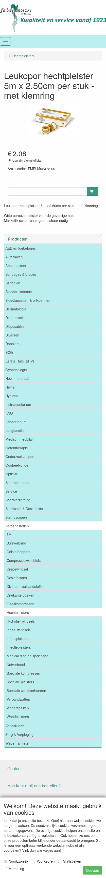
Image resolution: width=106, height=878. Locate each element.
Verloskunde (15, 725)
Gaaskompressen (20, 603)
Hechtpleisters (18, 612)
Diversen (12, 335)
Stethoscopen (16, 517)
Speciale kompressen (23, 673)
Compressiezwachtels (24, 560)
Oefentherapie (16, 447)
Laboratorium (15, 421)
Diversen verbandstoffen (26, 586)
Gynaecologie (16, 369)
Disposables (14, 326)
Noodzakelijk (18, 861)
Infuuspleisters (18, 638)
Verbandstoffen (17, 525)
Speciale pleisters (20, 681)
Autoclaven (14, 256)
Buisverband (16, 543)
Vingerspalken (18, 707)
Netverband (16, 664)
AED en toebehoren (20, 248)
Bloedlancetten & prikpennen (27, 300)
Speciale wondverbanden (26, 690)
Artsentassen (15, 265)
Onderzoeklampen (19, 456)
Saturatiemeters (17, 482)
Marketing (16, 868)
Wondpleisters (18, 716)
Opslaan (92, 870)
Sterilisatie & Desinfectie (24, 508)
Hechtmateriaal (17, 378)
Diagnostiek (14, 317)
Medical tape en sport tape (27, 655)
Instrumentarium (18, 404)
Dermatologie (15, 308)
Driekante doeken (20, 595)
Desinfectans (17, 577)
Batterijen (12, 282)
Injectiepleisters (19, 647)
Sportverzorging (17, 499)
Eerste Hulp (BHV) (19, 361)
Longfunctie (14, 430)
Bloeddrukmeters (18, 291)
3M (9, 534)
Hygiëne (11, 395)
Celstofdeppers (18, 551)
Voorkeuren (46, 861)
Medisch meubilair (19, 439)
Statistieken (72, 861)
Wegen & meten (18, 743)
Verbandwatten (18, 699)
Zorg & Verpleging (19, 734)
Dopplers (12, 343)
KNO (9, 413)
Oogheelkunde (16, 465)
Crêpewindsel (17, 569)
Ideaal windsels (19, 629)
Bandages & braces (20, 274)
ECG (9, 352)
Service (11, 491)
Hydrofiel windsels (21, 621)
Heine (10, 387)
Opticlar (11, 473)
